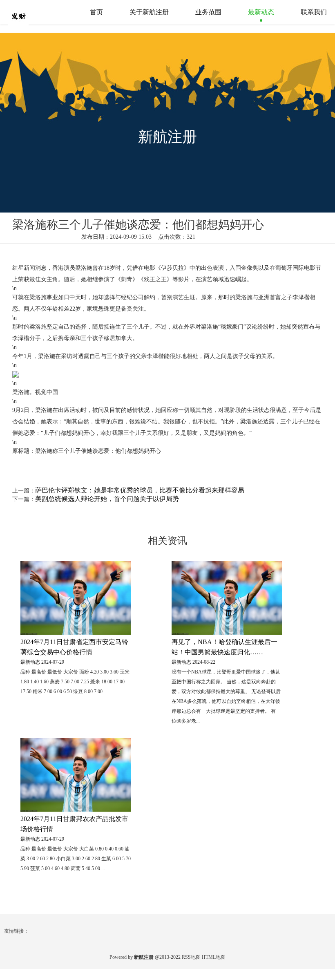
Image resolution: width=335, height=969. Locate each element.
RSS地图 (191, 957)
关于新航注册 (149, 12)
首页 (96, 12)
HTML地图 (214, 957)
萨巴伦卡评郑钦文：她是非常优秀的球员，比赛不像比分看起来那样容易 (139, 490)
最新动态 (261, 12)
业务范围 (208, 12)
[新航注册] (34, 12)
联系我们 (314, 12)
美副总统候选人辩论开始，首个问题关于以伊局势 (107, 498)
